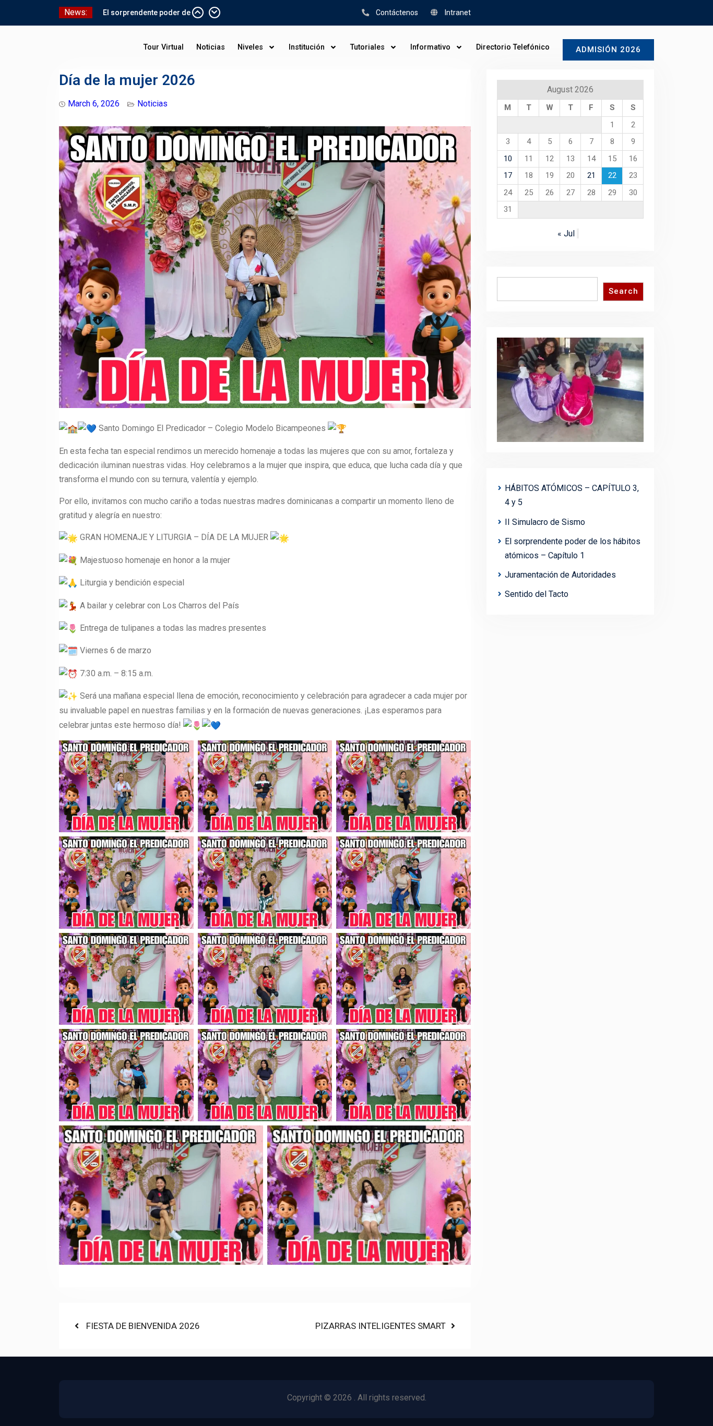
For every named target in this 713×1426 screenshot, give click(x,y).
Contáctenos (397, 12)
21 (591, 175)
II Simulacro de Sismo (141, 12)
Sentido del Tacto (536, 594)
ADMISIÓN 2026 (608, 49)
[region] (570, 390)
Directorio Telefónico (513, 47)
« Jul (566, 233)
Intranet (458, 12)
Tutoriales (367, 47)
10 (508, 158)
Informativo (430, 47)
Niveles (250, 47)
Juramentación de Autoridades (560, 575)
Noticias (210, 47)
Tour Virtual (164, 47)
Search (623, 291)
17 (508, 175)
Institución (307, 47)
